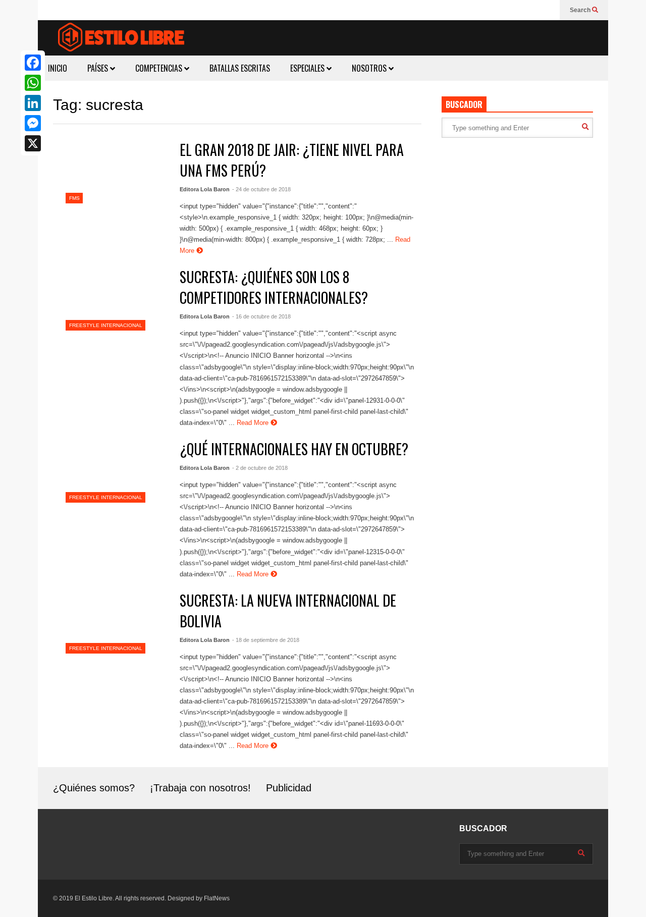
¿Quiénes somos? (94, 787)
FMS (74, 198)
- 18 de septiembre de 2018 (265, 640)
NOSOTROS (370, 68)
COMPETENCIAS (159, 68)
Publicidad (288, 787)
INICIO (57, 68)
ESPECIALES (308, 68)
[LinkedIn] (33, 103)
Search (581, 10)
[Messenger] (33, 123)
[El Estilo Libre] (121, 39)
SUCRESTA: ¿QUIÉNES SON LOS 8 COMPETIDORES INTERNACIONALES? (274, 287)
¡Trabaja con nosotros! (200, 787)
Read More (254, 422)
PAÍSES (98, 68)
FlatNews (217, 898)
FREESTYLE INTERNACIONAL (105, 325)
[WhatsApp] (33, 83)
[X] (33, 143)
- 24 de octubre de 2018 (261, 189)
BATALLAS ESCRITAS (239, 68)
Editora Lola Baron (205, 189)
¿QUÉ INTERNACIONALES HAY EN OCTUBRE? (294, 449)
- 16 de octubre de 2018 (261, 316)
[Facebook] (33, 62)
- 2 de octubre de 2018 (260, 468)
